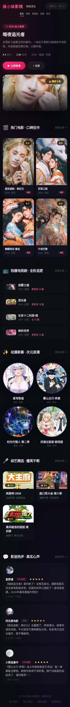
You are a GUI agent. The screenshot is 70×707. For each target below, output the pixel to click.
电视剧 (35, 13)
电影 (28, 13)
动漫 (42, 13)
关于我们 (13, 701)
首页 (22, 13)
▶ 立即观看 (14, 65)
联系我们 (56, 701)
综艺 (48, 13)
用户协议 (28, 701)
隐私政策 (42, 701)
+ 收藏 (36, 65)
